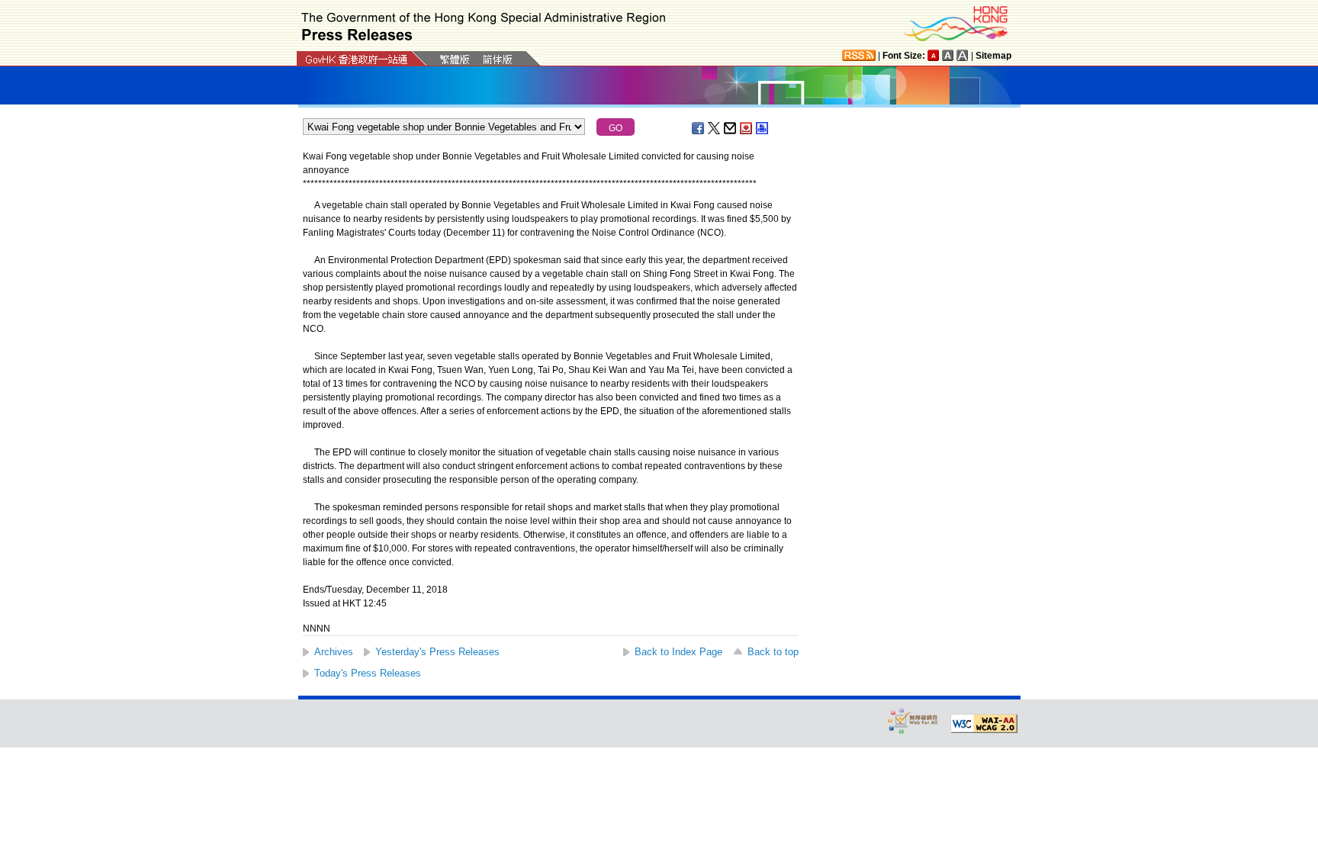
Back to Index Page (678, 651)
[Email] (731, 128)
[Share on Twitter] (715, 128)
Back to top (773, 651)
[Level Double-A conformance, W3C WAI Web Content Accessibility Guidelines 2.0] (983, 724)
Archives (333, 651)
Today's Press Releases (367, 673)
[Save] (747, 128)
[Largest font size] (962, 55)
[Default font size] (933, 55)
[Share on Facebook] (699, 128)
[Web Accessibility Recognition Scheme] (913, 720)
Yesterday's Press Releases (437, 651)
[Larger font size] (948, 55)
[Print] (763, 128)
